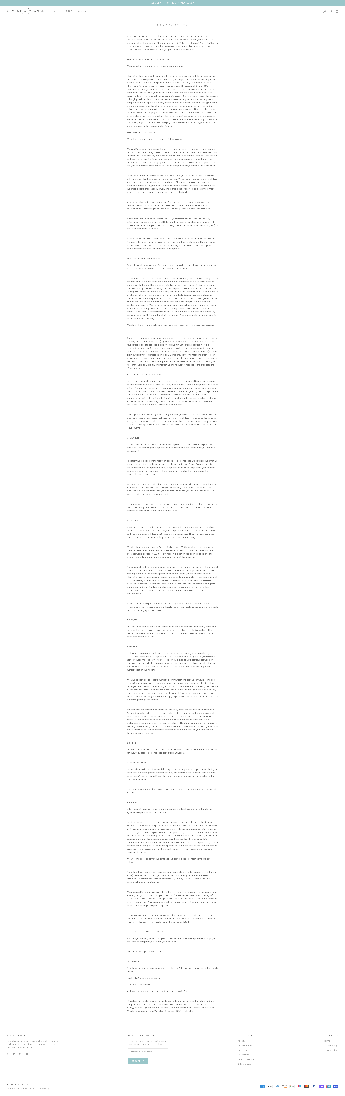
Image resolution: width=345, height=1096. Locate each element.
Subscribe (138, 1061)
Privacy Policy (330, 1050)
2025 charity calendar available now (172, 3)
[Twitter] (14, 1053)
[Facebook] (8, 1053)
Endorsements (245, 1045)
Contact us (243, 1054)
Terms (327, 1040)
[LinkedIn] (27, 1053)
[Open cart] (337, 11)
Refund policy (244, 1064)
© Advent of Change (18, 1085)
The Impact (243, 1050)
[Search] (331, 11)
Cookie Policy (330, 1045)
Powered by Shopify (39, 1088)
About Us (54, 11)
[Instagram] (20, 1053)
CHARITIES (84, 11)
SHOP (69, 11)
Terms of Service (246, 1059)
